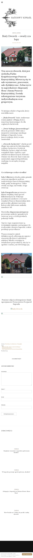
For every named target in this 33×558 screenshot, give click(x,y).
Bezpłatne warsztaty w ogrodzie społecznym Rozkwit (16, 451)
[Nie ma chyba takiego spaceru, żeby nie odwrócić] (16, 527)
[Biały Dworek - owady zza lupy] (16, 58)
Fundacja (16, 448)
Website (3, 405)
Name (3, 389)
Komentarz (4, 371)
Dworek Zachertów (6, 348)
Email (2, 397)
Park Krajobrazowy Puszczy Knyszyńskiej (12, 349)
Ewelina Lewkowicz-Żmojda (13, 344)
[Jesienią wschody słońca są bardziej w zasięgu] (16, 531)
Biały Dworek (5, 346)
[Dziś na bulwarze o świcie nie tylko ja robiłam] (16, 529)
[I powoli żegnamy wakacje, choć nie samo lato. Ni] (16, 536)
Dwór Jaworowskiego (14, 346)
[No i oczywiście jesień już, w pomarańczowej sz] (16, 534)
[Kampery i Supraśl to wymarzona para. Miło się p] (16, 538)
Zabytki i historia (16, 32)
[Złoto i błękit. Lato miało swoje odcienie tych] (16, 523)
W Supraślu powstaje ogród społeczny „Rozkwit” (16, 472)
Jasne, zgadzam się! (27, 554)
